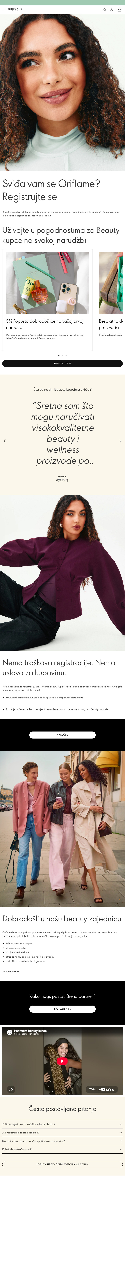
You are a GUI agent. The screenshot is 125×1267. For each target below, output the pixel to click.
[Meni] (4, 10)
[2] (62, 355)
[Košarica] (119, 10)
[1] (58, 355)
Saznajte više (62, 1008)
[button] (4, 441)
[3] (66, 355)
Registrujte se (62, 363)
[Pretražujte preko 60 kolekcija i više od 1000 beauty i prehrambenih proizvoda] (104, 9)
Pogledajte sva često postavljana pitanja (62, 1164)
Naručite (62, 734)
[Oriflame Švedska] (15, 9)
